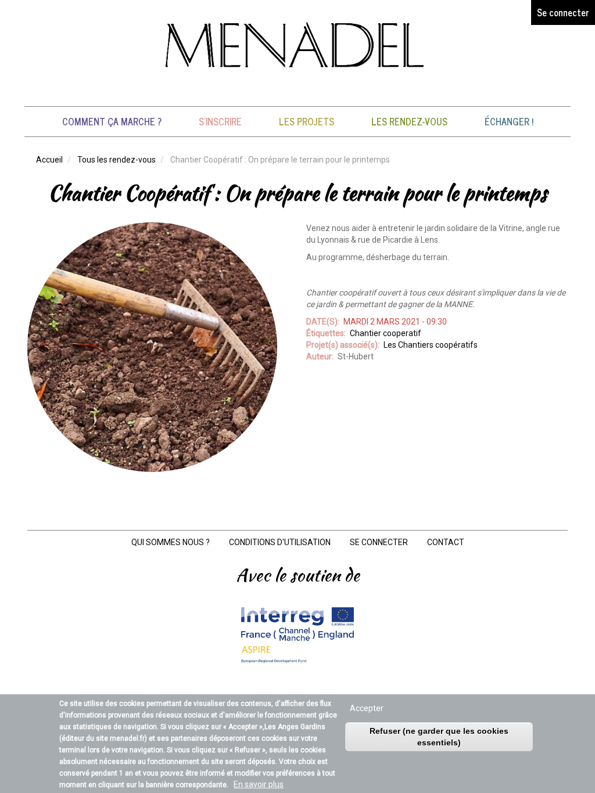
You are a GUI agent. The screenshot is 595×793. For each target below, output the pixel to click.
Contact (445, 542)
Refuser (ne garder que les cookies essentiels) (439, 736)
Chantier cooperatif (385, 333)
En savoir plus (259, 784)
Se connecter (563, 12)
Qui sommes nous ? (170, 542)
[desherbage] (152, 347)
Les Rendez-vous (409, 121)
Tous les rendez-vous (116, 159)
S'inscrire (220, 121)
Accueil (49, 159)
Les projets (306, 121)
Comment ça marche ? (112, 121)
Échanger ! (509, 121)
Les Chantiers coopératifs (430, 344)
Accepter (366, 708)
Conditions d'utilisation (280, 542)
